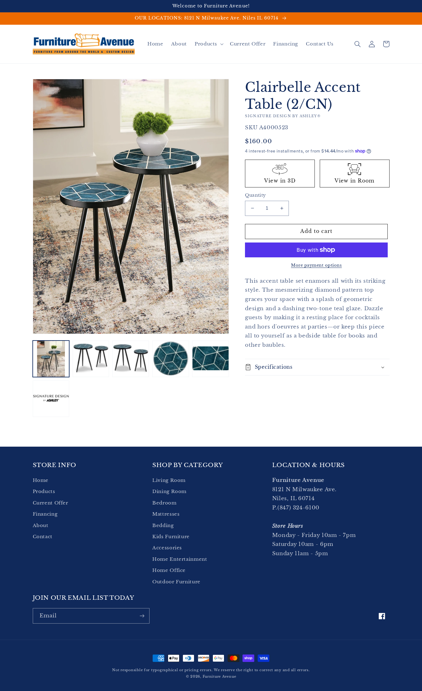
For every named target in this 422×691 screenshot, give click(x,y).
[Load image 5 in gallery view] (210, 359)
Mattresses (165, 514)
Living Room (169, 480)
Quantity (255, 195)
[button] (208, 44)
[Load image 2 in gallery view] (91, 359)
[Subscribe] (142, 615)
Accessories (167, 548)
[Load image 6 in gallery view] (51, 398)
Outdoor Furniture (176, 582)
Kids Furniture (171, 536)
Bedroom (164, 503)
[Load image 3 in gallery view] (130, 359)
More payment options (316, 265)
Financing (45, 514)
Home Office (169, 570)
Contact (43, 536)
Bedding (163, 525)
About (41, 525)
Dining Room (169, 491)
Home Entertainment (179, 559)
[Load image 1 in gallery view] (51, 359)
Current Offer (50, 503)
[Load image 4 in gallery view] (170, 359)
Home (41, 480)
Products (44, 491)
